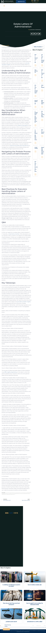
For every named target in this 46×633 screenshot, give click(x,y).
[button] (4, 6)
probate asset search (11, 621)
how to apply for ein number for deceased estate (34, 604)
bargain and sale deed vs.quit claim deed (42, 150)
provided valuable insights (24, 301)
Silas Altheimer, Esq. (36, 71)
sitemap (31, 627)
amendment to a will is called (34, 621)
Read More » (35, 65)
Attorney (39, 625)
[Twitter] (33, 2)
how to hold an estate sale (35, 584)
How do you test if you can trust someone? (11, 604)
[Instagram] (37, 2)
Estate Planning (8, 1)
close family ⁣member (14, 234)
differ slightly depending (10, 372)
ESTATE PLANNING (5, 45)
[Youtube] (35, 2)
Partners (45, 625)
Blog (29, 29)
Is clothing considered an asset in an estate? (11, 585)
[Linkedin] (36, 2)
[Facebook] (32, 2)
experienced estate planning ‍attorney (19, 145)
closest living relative (22, 125)
